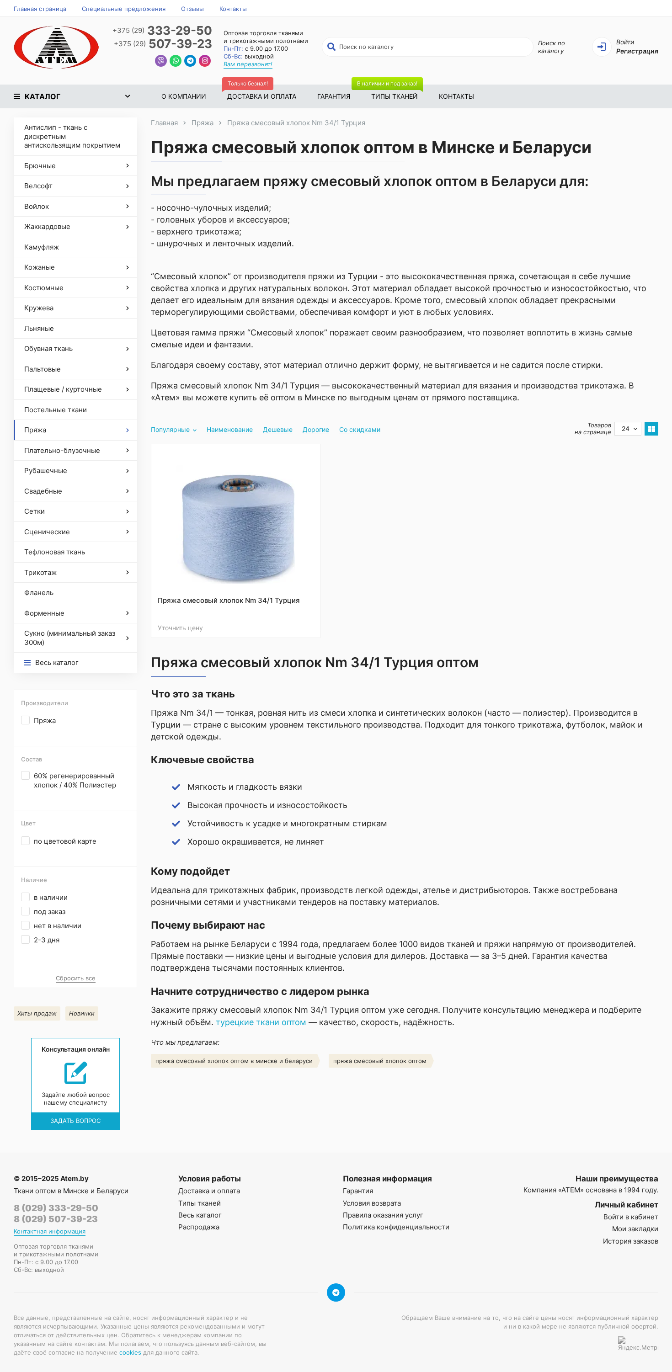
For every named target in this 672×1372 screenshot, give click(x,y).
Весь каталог (200, 1215)
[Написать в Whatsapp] (175, 62)
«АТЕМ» (571, 1190)
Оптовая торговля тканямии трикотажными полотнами (266, 36)
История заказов (630, 1241)
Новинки (82, 1013)
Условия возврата (372, 1203)
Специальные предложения (123, 8)
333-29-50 (162, 30)
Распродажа (198, 1227)
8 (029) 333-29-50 (56, 1208)
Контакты (233, 8)
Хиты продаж (37, 1013)
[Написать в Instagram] (204, 62)
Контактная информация (49, 1231)
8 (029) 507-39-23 (56, 1219)
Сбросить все (76, 978)
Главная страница (40, 8)
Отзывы (192, 8)
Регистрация (637, 51)
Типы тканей (389, 92)
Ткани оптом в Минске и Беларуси (71, 1190)
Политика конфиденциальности (396, 1227)
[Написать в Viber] (161, 62)
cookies (130, 1352)
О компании (183, 96)
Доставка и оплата (261, 92)
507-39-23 (163, 44)
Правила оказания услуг (383, 1215)
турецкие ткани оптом (261, 1022)
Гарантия (333, 96)
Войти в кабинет (630, 1216)
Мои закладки (635, 1228)
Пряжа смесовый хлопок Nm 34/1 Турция (229, 600)
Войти (625, 42)
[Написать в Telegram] (190, 62)
